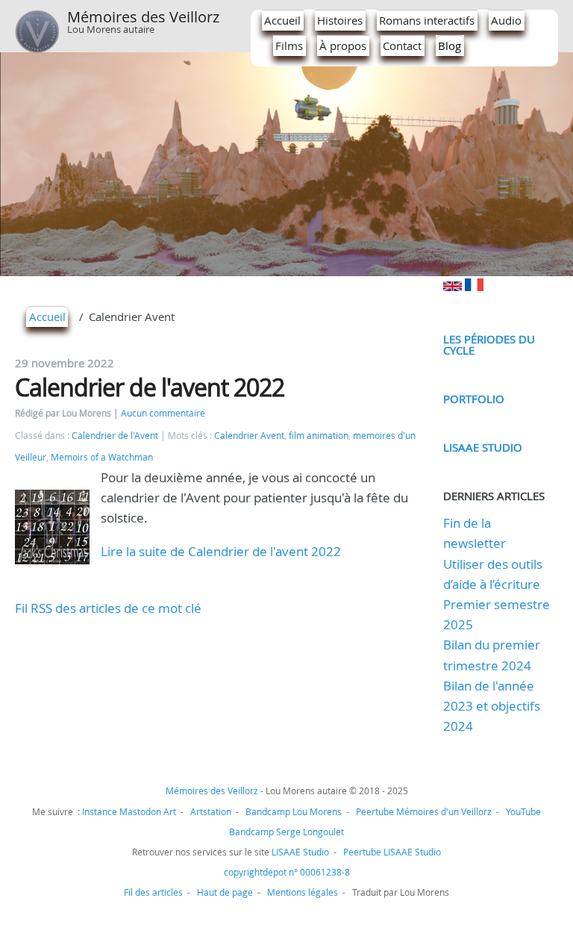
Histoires (340, 20)
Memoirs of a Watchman (102, 457)
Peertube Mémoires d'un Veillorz (424, 811)
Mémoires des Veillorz (143, 17)
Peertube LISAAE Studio (392, 852)
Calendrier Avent (249, 435)
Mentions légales (302, 892)
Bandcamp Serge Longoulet (286, 832)
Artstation (210, 811)
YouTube (523, 811)
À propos (342, 45)
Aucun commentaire (163, 413)
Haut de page (225, 892)
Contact (402, 45)
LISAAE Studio (482, 447)
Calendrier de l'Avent (115, 435)
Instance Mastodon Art (129, 811)
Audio (506, 20)
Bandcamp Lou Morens (293, 811)
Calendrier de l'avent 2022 (149, 387)
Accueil (282, 20)
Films (289, 45)
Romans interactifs (427, 20)
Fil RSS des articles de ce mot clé (108, 608)
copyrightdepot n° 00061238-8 (287, 872)
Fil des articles (153, 892)
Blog (449, 45)
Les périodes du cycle (489, 344)
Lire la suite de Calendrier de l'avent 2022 (221, 551)
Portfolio (473, 398)
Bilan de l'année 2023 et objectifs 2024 (491, 706)
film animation (318, 435)
